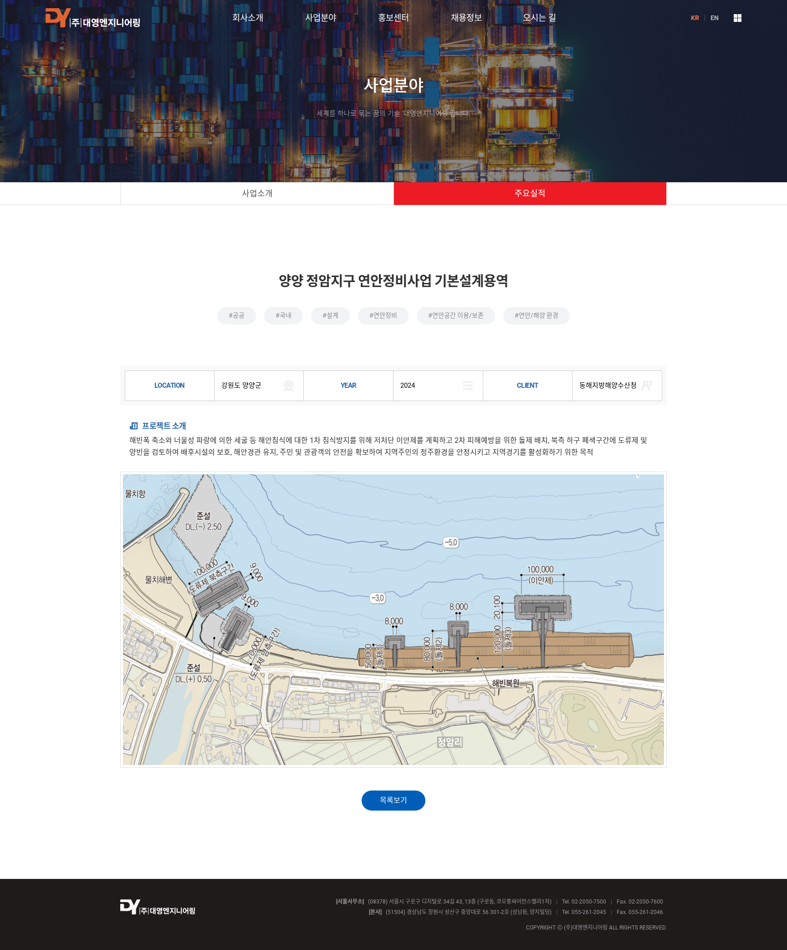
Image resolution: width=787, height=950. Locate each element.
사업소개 (257, 193)
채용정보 (466, 18)
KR (695, 17)
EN (714, 17)
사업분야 (320, 18)
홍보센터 (393, 18)
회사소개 (247, 18)
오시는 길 (539, 18)
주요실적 (530, 193)
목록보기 (393, 800)
